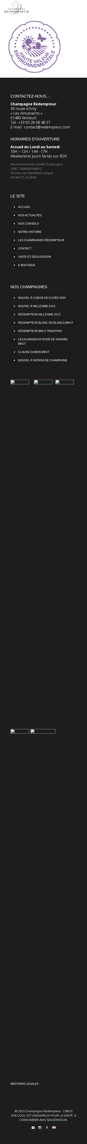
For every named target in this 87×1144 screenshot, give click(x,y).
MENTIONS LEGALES (24, 1083)
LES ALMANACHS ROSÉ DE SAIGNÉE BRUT (43, 341)
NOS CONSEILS (28, 223)
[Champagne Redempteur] (16, 7)
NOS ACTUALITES (30, 215)
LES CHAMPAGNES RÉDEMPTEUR (41, 240)
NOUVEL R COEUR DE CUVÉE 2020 (42, 297)
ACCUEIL (24, 207)
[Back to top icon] (80, 1137)
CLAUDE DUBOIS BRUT (33, 352)
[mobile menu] (81, 7)
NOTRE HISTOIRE (30, 232)
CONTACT (24, 248)
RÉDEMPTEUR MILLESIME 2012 (39, 314)
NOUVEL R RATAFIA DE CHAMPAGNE (42, 360)
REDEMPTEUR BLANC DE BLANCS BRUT (45, 322)
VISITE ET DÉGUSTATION (34, 256)
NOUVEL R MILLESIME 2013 (36, 306)
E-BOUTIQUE (26, 265)
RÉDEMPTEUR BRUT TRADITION (40, 331)
